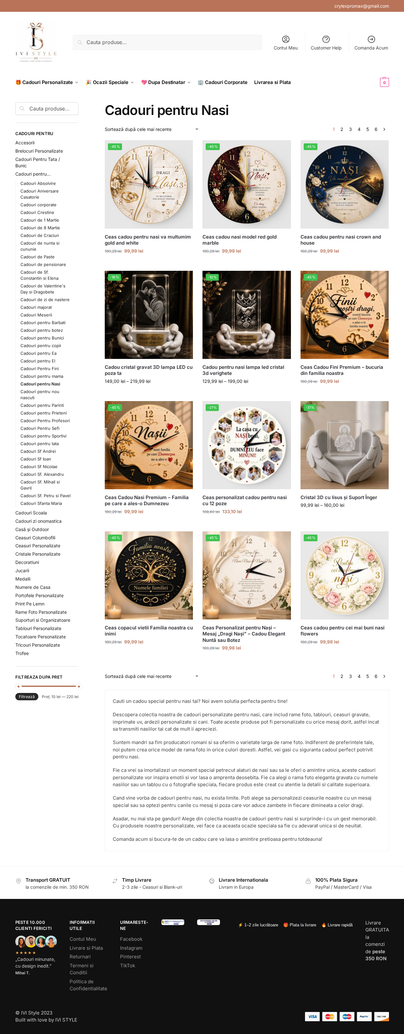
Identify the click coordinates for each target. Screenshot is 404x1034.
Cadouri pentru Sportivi (43, 435)
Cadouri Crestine (37, 212)
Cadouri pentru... (32, 174)
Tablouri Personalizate (38, 628)
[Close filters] (80, 106)
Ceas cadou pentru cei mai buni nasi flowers (343, 631)
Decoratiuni (27, 562)
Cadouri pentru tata (39, 443)
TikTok (127, 965)
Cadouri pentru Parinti (42, 405)
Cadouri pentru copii (40, 345)
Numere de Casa (32, 587)
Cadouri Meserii (36, 314)
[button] (374, 82)
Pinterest (130, 957)
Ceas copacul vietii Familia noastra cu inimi (149, 631)
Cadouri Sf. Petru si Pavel (45, 495)
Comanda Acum (371, 47)
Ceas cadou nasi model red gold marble (239, 240)
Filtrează (27, 696)
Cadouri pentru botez (41, 330)
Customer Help (326, 47)
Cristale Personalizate (37, 554)
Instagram (131, 948)
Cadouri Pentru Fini (39, 368)
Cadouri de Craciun (39, 235)
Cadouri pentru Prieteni (43, 412)
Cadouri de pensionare (43, 264)
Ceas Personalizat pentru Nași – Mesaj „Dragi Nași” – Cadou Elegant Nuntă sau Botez (243, 634)
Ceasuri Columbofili (35, 537)
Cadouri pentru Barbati (42, 322)
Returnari (80, 957)
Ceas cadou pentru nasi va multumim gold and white (148, 240)
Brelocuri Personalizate (39, 151)
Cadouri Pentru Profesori (45, 420)
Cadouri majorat (36, 307)
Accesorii (24, 142)
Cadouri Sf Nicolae (38, 466)
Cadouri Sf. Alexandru (42, 474)
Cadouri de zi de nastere (45, 299)
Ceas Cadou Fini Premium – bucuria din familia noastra (342, 370)
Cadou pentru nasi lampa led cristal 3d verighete (243, 370)
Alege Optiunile (149, 264)
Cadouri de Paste (37, 256)
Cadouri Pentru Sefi (39, 428)
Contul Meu (286, 47)
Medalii (22, 579)
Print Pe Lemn (29, 603)
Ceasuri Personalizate (37, 545)
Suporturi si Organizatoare (42, 620)
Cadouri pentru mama (41, 376)
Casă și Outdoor (32, 529)
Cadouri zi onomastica (38, 521)
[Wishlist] (183, 150)
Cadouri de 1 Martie (39, 220)
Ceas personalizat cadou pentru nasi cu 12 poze (244, 500)
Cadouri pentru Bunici (42, 337)
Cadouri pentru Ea (38, 353)
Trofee (22, 653)
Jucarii (22, 570)
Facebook (131, 939)
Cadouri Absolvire (38, 183)
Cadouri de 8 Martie (40, 227)
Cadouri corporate (38, 204)
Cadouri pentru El (37, 360)
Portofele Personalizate (39, 595)
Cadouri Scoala (31, 512)
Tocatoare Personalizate (40, 636)
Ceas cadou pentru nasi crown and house (341, 240)
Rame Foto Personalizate (41, 612)
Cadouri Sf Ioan (35, 458)
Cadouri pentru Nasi (40, 383)
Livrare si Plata (86, 948)
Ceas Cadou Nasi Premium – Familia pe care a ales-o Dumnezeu (147, 500)
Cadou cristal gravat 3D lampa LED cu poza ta (149, 370)
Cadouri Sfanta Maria (41, 503)
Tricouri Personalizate (37, 645)
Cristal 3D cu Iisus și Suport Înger (339, 497)
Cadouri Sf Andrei (38, 451)
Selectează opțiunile (247, 394)
